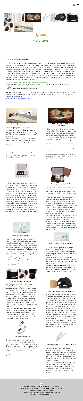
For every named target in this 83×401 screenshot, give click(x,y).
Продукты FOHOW (12, 59)
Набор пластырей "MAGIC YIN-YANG (61, 244)
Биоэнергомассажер (22, 180)
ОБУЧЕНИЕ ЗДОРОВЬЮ (31, 386)
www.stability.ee (48, 390)
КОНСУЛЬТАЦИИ (32, 388)
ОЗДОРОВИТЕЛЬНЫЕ (45, 386)
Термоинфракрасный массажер (21, 124)
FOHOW (23, 388)
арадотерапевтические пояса (22, 281)
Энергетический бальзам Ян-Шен (22, 236)
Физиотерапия (24, 59)
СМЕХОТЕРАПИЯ (43, 388)
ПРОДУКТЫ (55, 386)
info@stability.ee (35, 390)
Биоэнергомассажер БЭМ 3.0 (61, 184)
